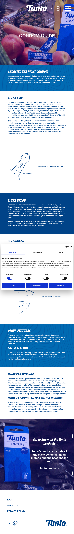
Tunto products (49, 468)
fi (51, 9)
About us (12, 505)
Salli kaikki (60, 285)
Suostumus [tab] (13, 252)
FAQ (9, 499)
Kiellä (13, 285)
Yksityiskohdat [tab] (37, 252)
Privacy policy (16, 511)
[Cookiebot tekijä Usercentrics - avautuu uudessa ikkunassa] (64, 247)
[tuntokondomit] (37, 10)
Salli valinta (37, 285)
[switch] (28, 278)
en (58, 9)
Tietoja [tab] (61, 252)
